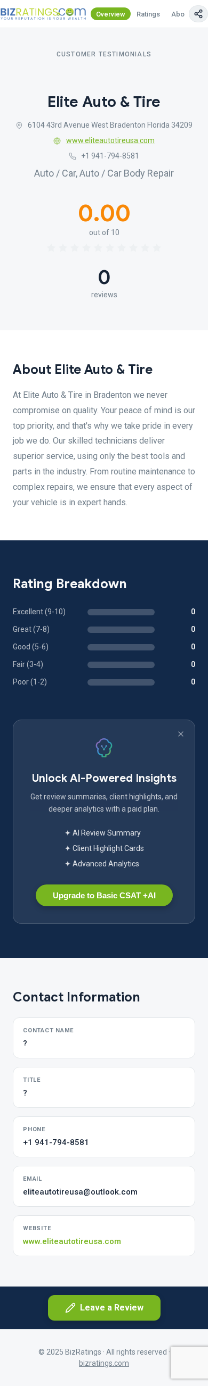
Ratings (148, 14)
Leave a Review (111, 1307)
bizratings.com (104, 1363)
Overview (110, 14)
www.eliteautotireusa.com (110, 140)
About (180, 14)
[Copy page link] (198, 13)
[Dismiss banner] (180, 734)
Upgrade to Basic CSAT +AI (104, 895)
